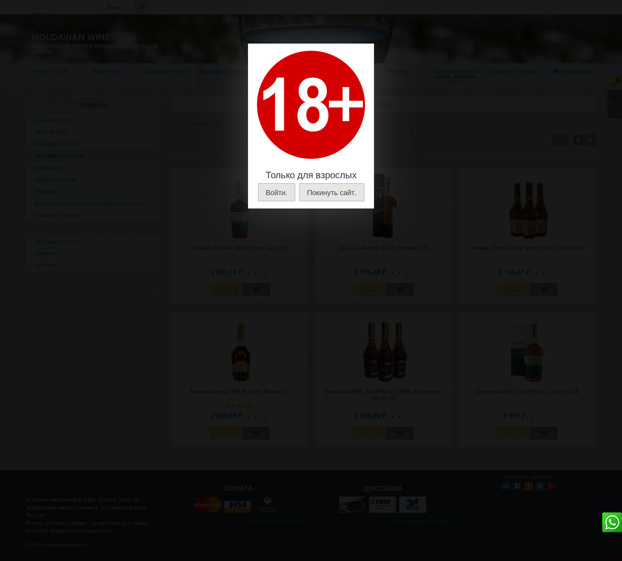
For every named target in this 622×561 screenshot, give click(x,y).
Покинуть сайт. (332, 192)
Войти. (277, 192)
